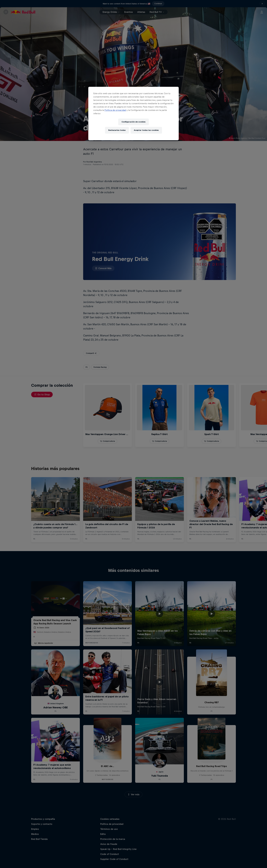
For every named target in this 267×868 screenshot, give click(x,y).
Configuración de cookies (133, 122)
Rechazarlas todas (117, 130)
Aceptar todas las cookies (146, 130)
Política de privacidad (115, 110)
